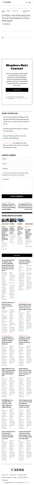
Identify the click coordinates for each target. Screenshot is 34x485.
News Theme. (26, 482)
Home (3, 11)
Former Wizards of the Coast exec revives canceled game (15, 137)
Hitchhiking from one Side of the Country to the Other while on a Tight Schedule (7, 403)
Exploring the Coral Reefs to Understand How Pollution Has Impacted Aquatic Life (8, 372)
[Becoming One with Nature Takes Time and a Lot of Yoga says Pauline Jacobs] (28, 220)
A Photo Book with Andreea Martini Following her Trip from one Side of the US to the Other (25, 435)
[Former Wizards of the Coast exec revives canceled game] (20, 220)
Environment (29, 224)
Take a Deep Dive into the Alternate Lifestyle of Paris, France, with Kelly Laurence (8, 435)
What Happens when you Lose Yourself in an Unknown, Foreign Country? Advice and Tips (25, 403)
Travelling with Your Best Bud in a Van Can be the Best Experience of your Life (25, 206)
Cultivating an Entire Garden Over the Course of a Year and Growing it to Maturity (25, 372)
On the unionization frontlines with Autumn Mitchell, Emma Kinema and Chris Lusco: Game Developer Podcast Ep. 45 (16, 120)
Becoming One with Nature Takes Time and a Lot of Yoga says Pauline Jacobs (16, 145)
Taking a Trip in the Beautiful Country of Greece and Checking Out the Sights (9, 206)
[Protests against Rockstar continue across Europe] (13, 220)
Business (12, 224)
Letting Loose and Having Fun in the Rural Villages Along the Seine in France (25, 340)
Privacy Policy (24, 98)
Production (5, 224)
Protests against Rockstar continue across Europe (12, 230)
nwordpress (6, 23)
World (9, 11)
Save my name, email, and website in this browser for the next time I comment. (15, 174)
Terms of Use (17, 98)
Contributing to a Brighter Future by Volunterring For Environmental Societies (8, 340)
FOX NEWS (4, 249)
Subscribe (17, 90)
